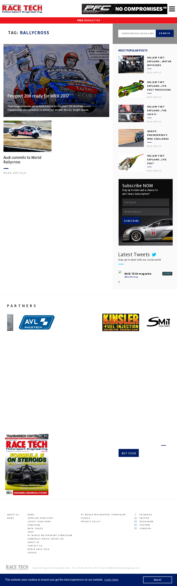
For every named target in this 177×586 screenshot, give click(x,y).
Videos (32, 552)
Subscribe (153, 453)
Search (164, 33)
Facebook (145, 514)
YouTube (144, 525)
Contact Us (35, 546)
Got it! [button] (157, 579)
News (10, 518)
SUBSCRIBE (131, 221)
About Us (13, 514)
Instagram (145, 521)
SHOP (31, 532)
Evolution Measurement (84, 386)
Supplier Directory (40, 518)
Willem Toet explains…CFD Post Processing (159, 86)
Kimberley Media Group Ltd (46, 539)
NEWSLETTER (88, 20)
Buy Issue (129, 453)
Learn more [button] (111, 579)
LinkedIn (144, 528)
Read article (14, 173)
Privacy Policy (91, 521)
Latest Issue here (39, 521)
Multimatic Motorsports (144, 386)
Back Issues (35, 528)
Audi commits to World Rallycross (22, 160)
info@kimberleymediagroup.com (122, 568)
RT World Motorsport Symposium (50, 535)
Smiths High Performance (16, 389)
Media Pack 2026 (38, 549)
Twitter (143, 518)
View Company (14, 421)
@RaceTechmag (131, 277)
